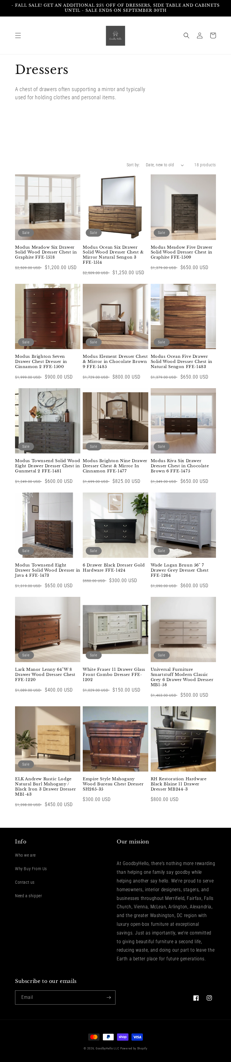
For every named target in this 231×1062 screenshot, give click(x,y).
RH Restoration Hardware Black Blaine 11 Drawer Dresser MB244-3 (179, 784)
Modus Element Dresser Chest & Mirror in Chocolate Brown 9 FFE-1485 (115, 361)
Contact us (25, 882)
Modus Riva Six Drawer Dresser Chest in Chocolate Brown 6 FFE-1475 (180, 466)
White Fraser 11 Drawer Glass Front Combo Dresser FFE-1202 (114, 674)
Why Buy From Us (31, 868)
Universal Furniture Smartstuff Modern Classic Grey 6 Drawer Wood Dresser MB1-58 (182, 677)
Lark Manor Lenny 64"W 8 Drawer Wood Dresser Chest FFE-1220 (45, 674)
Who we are (25, 855)
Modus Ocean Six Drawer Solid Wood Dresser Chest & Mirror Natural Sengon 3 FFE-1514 (113, 255)
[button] (18, 35)
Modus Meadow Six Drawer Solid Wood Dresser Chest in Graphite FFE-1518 (46, 252)
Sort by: (133, 164)
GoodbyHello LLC (107, 1048)
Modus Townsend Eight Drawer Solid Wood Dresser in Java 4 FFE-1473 (47, 570)
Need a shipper (28, 895)
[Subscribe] (108, 997)
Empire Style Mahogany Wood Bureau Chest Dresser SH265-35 (113, 784)
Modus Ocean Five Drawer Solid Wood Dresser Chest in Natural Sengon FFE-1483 (181, 361)
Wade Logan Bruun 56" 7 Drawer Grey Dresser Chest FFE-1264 (180, 570)
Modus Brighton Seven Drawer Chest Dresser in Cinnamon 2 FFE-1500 (41, 361)
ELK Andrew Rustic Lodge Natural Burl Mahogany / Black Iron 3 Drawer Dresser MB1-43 (45, 787)
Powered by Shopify (133, 1048)
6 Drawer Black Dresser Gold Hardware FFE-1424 (114, 568)
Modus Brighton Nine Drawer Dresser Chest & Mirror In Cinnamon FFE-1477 (115, 466)
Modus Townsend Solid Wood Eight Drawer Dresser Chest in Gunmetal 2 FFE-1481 (47, 466)
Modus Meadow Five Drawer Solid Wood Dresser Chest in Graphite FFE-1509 (182, 252)
